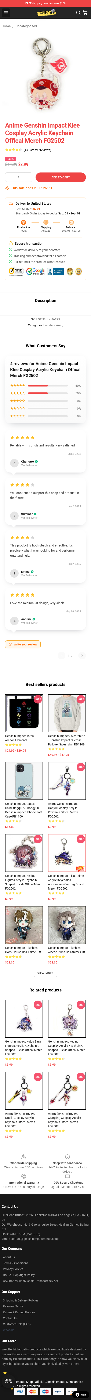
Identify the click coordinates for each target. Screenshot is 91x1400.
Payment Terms (13, 1306)
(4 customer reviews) (37, 150)
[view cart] (85, 12)
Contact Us (10, 1318)
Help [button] (83, 1394)
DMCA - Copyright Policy (19, 1275)
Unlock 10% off (8, 1381)
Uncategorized (26, 26)
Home (6, 26)
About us (9, 1257)
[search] (78, 12)
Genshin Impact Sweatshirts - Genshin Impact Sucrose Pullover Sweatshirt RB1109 (66, 740)
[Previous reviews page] (61, 655)
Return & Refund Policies (19, 1312)
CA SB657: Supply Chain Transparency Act (30, 1281)
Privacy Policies (13, 1269)
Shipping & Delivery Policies (20, 1300)
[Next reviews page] (82, 655)
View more (45, 973)
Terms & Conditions (15, 1263)
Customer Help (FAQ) (17, 1324)
